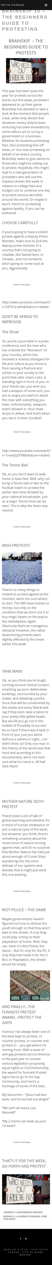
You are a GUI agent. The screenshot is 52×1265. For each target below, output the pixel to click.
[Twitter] (26, 1238)
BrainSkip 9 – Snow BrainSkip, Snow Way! (23, 1212)
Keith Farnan (12, 5)
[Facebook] (20, 1238)
